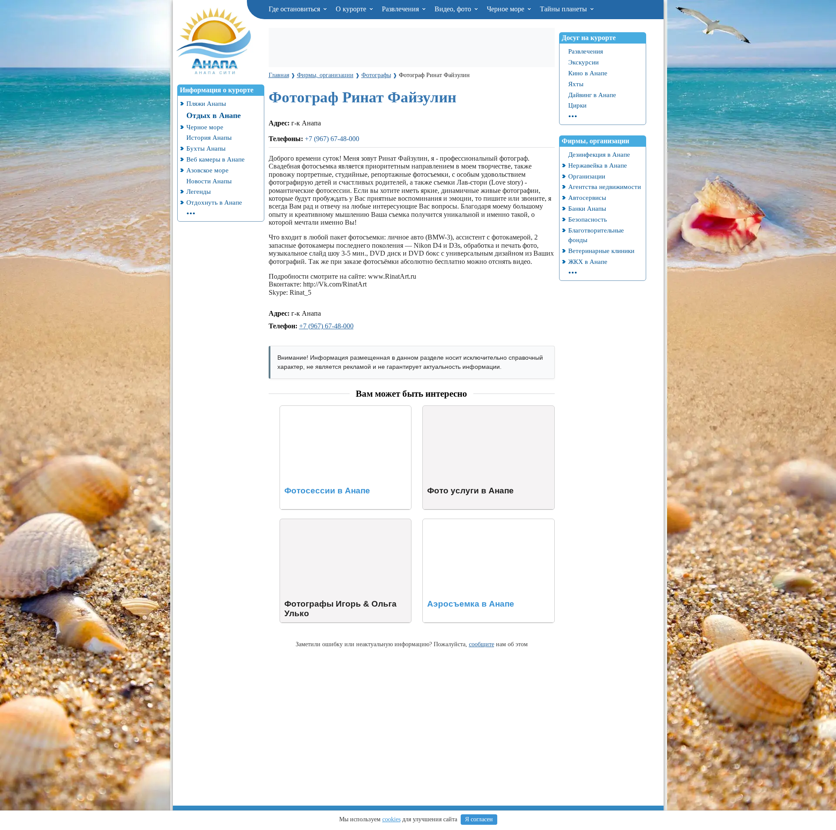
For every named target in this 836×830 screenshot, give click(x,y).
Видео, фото (454, 9)
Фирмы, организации (595, 141)
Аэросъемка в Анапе (454, 522)
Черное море (506, 9)
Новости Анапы (209, 181)
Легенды (198, 191)
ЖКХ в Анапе (587, 261)
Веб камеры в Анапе (215, 159)
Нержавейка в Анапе (597, 165)
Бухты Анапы (206, 148)
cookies (391, 819)
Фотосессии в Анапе (311, 409)
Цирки (577, 105)
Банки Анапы (587, 208)
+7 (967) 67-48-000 (332, 138)
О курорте (352, 9)
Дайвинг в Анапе (592, 94)
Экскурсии (583, 62)
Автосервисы (587, 197)
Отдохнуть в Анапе (214, 202)
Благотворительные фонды (596, 235)
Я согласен (479, 819)
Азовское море (207, 170)
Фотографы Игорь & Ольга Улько (330, 522)
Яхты (575, 84)
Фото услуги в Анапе (455, 409)
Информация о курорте (216, 90)
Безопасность (587, 219)
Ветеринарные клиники (601, 250)
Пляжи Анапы (206, 103)
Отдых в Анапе (213, 115)
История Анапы (209, 137)
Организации (586, 176)
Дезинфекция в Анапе (599, 154)
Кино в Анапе (587, 73)
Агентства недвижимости (604, 186)
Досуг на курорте (589, 37)
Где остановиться (295, 9)
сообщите (481, 644)
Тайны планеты (564, 9)
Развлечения (401, 9)
